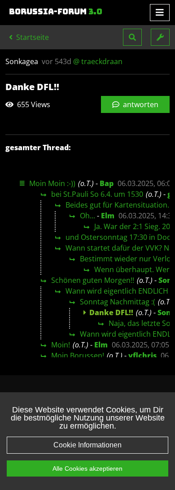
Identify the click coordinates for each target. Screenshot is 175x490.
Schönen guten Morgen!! (92, 280)
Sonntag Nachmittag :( (117, 302)
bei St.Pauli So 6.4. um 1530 (97, 194)
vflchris (142, 355)
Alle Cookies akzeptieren (87, 468)
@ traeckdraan (97, 61)
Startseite (31, 37)
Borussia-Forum (55, 12)
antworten (139, 104)
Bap (107, 183)
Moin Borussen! (77, 355)
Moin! (60, 345)
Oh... (87, 216)
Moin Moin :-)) (52, 183)
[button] (132, 37)
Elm (107, 216)
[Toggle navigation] (160, 12)
